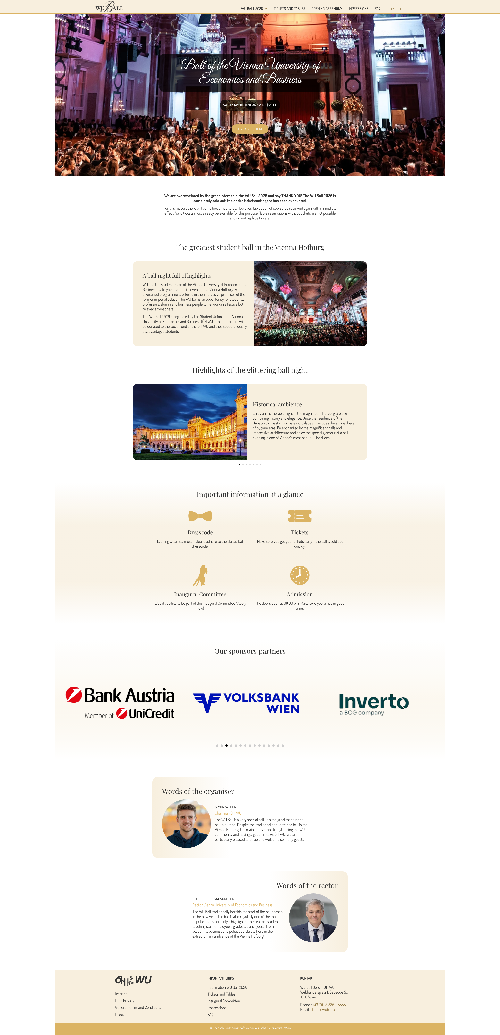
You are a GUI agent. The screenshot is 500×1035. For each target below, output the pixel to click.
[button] (239, 464)
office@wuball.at (323, 1009)
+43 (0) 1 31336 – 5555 (329, 1004)
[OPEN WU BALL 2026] (266, 9)
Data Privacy (124, 1000)
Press (119, 1014)
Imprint (121, 993)
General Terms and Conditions (138, 1007)
